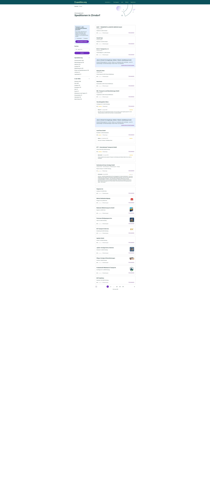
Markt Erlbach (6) (78, 99)
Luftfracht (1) (77, 72)
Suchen (82, 53)
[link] (115, 30)
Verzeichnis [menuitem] (107, 2)
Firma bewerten (131, 32)
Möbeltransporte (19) (78, 68)
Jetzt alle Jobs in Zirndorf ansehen (127, 65)
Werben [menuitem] (126, 2)
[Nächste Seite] (134, 286)
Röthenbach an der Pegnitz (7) (80, 93)
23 (119, 286)
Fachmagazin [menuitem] (116, 2)
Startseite (76, 6)
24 (123, 286)
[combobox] (82, 49)
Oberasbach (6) (77, 97)
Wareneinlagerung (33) (79, 62)
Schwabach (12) (77, 87)
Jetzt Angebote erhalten (82, 41)
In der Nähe (77, 78)
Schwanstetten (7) (78, 95)
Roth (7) (76, 89)
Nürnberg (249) (77, 81)
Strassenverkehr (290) (79, 60)
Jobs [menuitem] (122, 2)
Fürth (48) (76, 83)
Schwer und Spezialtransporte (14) (81, 70)
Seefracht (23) (77, 64)
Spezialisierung (78, 57)
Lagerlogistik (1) (77, 74)
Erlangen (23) (77, 85)
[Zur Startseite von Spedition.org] (80, 2)
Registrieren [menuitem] (133, 2)
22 (116, 286)
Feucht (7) (76, 91)
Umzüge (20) (77, 66)
